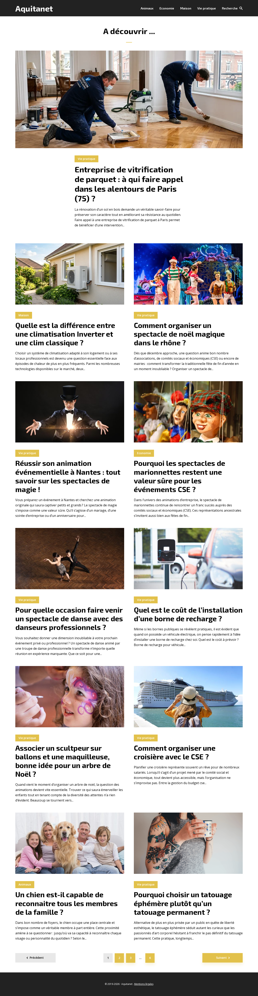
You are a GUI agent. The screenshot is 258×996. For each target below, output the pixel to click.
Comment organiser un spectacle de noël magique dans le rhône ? (179, 334)
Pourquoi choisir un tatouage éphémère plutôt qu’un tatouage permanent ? (183, 903)
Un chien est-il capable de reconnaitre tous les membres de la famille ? (66, 903)
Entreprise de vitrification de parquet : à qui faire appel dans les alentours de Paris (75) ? (129, 183)
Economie (166, 8)
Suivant (221, 958)
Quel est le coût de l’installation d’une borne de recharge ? (188, 614)
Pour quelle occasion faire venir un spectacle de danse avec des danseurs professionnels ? (69, 618)
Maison (185, 8)
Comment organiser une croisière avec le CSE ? (174, 752)
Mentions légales (143, 984)
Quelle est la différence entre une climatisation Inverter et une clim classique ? (65, 334)
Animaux (147, 8)
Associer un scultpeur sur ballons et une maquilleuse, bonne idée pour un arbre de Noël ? (63, 760)
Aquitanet (34, 8)
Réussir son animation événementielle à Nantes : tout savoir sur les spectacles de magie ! (67, 476)
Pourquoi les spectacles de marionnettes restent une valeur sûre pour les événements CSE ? (179, 476)
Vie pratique (206, 8)
